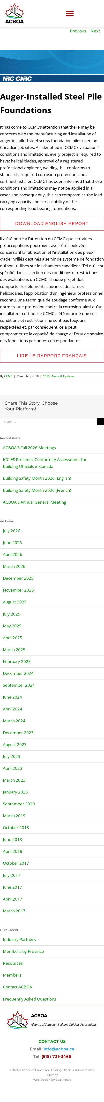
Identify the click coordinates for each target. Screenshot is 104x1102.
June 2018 (12, 839)
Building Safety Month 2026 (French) (37, 490)
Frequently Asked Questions (29, 999)
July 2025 (11, 614)
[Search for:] (48, 421)
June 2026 (12, 542)
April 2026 (12, 554)
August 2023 (15, 744)
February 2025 (17, 661)
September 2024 (19, 685)
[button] (70, 13)
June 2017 (12, 887)
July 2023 (11, 756)
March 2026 (14, 566)
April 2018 (12, 851)
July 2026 (11, 530)
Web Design (42, 1079)
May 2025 (12, 626)
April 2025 (12, 637)
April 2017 (12, 899)
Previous (78, 31)
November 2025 (18, 590)
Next (95, 31)
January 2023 (15, 792)
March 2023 (14, 780)
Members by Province (23, 951)
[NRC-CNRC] (52, 66)
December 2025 (18, 578)
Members (12, 975)
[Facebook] (65, 403)
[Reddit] (80, 403)
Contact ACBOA (17, 987)
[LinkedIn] (88, 403)
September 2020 (19, 804)
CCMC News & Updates (58, 376)
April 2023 (12, 768)
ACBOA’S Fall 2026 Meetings (29, 447)
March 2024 (14, 721)
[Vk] (73, 410)
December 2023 (18, 732)
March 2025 (14, 649)
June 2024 (12, 697)
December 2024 (18, 673)
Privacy (52, 1075)
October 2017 (16, 863)
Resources (13, 963)
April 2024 (12, 709)
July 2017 (11, 875)
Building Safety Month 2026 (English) (37, 478)
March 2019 (14, 815)
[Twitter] (73, 403)
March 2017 (14, 911)
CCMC (8, 376)
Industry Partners (19, 939)
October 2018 (16, 827)
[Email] (80, 410)
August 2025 (15, 602)
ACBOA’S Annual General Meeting (34, 502)
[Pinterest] (65, 410)
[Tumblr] (96, 403)
